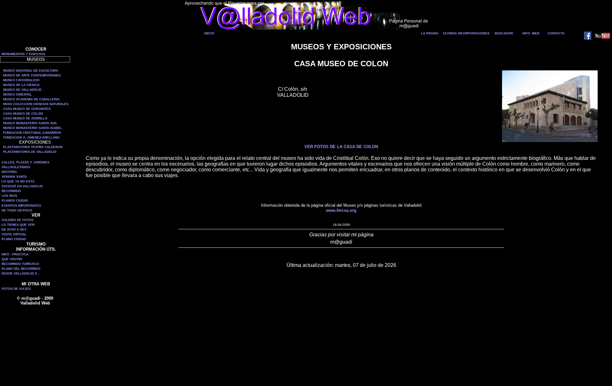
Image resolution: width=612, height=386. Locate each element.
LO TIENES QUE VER (18, 224)
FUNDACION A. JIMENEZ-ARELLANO (31, 137)
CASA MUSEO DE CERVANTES (27, 109)
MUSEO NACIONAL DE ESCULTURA (30, 70)
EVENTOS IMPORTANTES (21, 205)
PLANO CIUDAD (14, 239)
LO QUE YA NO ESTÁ (18, 181)
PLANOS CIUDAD (15, 200)
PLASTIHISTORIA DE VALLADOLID (29, 152)
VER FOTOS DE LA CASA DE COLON (341, 146)
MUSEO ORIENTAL (17, 94)
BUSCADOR (504, 33)
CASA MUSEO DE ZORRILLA (25, 118)
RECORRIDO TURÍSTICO (20, 264)
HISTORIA (9, 172)
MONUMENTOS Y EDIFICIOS (23, 54)
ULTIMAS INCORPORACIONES (466, 33)
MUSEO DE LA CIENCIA (21, 85)
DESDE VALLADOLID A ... (21, 273)
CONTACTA (556, 33)
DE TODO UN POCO (17, 210)
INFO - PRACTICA (15, 254)
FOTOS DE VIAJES (16, 288)
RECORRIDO (11, 191)
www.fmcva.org (341, 210)
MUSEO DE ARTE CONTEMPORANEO (32, 75)
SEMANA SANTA (14, 176)
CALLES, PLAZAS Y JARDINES (25, 162)
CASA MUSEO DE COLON (23, 113)
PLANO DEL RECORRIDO (21, 268)
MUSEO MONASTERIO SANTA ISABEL (32, 128)
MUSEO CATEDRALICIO (21, 80)
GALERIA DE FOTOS (17, 220)
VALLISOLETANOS (16, 167)
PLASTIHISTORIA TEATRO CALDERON (32, 147)
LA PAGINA (429, 33)
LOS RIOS (9, 195)
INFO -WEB (530, 33)
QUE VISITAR (12, 259)
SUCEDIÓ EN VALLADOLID (22, 186)
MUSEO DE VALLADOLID (22, 89)
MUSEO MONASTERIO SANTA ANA (30, 123)
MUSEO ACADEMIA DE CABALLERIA (31, 99)
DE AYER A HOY (14, 229)
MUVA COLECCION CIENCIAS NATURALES (36, 104)
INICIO (209, 33)
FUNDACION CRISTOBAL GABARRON (32, 132)
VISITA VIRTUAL (14, 234)
